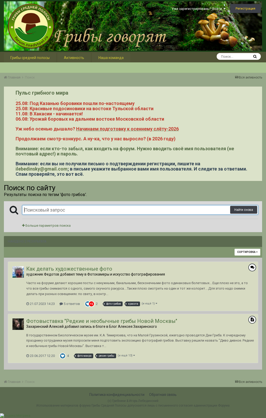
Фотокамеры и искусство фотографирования (126, 274)
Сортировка (246, 252)
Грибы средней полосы (30, 58)
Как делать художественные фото (69, 269)
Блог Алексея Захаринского (133, 326)
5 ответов (71, 304)
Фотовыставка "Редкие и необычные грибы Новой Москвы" (101, 321)
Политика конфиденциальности (116, 395)
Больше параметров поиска (48, 225)
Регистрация (245, 8)
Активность (74, 58)
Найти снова (243, 210)
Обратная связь (163, 395)
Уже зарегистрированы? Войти (197, 9)
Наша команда (111, 58)
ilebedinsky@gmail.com (42, 169)
